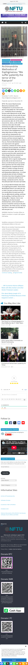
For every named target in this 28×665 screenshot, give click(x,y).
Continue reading (7, 272)
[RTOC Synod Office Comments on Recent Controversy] (9, 328)
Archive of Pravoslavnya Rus (8, 496)
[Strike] (8, 399)
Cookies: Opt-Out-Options (15, 549)
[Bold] (2, 399)
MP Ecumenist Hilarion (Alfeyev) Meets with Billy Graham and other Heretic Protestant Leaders (12, 288)
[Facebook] (3, 90)
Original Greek (18, 272)
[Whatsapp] (15, 90)
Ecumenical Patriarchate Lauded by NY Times (14, 364)
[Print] (21, 90)
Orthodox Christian (5, 500)
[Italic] (4, 399)
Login (25, 389)
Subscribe (5, 473)
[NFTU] (2, 22)
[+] (20, 399)
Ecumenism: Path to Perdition (8, 504)
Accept (14, 660)
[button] (26, 646)
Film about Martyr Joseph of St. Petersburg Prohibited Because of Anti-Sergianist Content (14, 296)
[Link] (16, 399)
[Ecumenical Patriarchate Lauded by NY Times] (13, 347)
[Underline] (6, 399)
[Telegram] (12, 90)
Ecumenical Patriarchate (16, 60)
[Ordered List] (9, 399)
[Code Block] (15, 399)
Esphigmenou (5, 61)
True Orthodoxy (6, 63)
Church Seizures (6, 60)
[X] (9, 90)
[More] (3, 93)
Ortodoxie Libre (5, 509)
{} (18, 399)
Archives (3, 478)
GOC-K (11, 61)
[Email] (18, 90)
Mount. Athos (17, 61)
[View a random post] (25, 22)
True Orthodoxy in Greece (16, 63)
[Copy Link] (23, 90)
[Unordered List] (11, 399)
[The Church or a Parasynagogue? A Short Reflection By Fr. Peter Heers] (11, 306)
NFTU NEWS (16, 83)
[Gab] (6, 90)
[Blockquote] (13, 399)
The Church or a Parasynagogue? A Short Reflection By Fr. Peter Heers (12, 322)
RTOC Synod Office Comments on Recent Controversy (12, 341)
